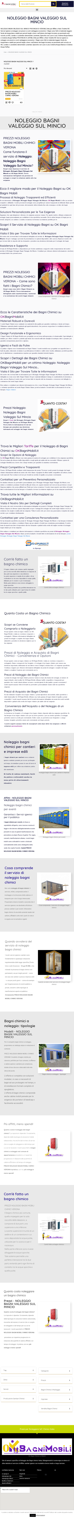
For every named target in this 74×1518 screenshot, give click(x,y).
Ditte (5, 1380)
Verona (20, 99)
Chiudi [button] (33, 1515)
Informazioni (40, 1515)
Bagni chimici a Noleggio (50, 1390)
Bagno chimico (11, 390)
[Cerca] (53, 4)
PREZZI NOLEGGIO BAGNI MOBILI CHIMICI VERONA (12, 94)
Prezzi (43, 1380)
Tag (4, 1370)
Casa (5, 52)
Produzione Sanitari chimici (13, 1399)
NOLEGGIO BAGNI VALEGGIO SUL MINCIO (20, 52)
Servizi (5, 1389)
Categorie (45, 1371)
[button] (37, 9)
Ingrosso (44, 1399)
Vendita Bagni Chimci (49, 1409)
